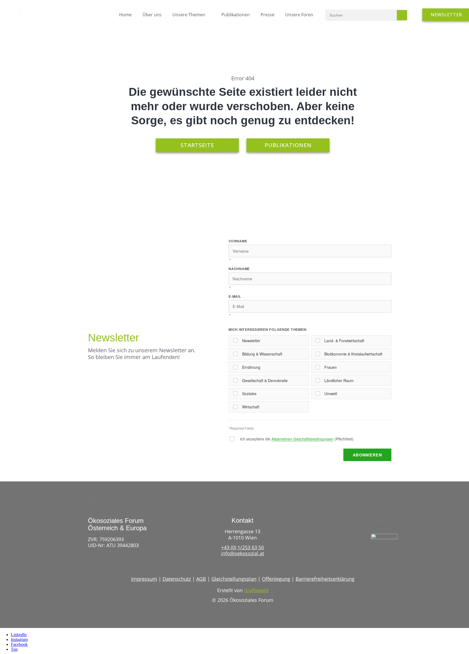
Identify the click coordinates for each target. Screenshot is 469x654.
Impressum (144, 579)
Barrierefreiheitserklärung (325, 579)
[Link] (373, 555)
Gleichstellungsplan (233, 579)
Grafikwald (256, 590)
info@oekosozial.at (242, 553)
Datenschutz (177, 579)
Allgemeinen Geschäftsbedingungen (302, 439)
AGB (201, 579)
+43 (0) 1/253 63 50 (242, 547)
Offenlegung (276, 579)
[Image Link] (32, 11)
